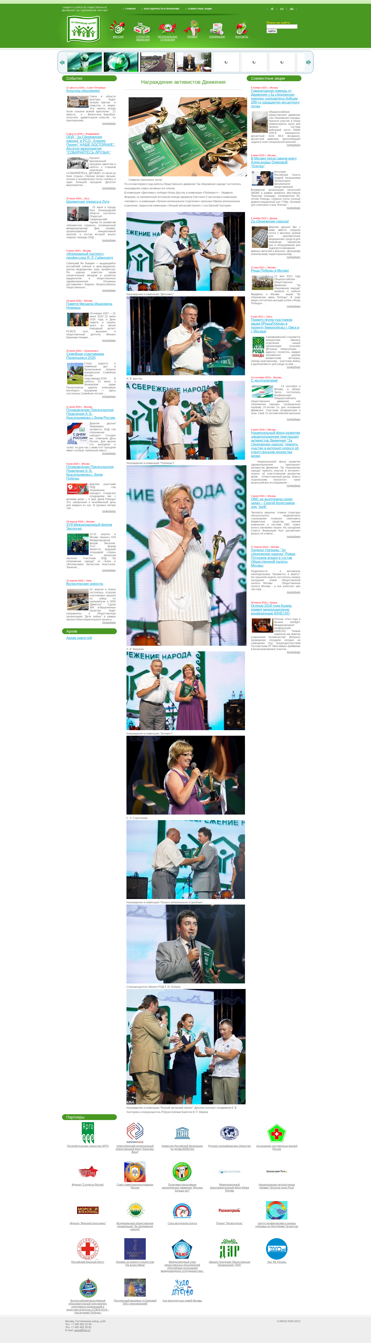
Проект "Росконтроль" (229, 1223)
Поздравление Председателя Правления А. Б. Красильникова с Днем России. (91, 414)
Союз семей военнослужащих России (135, 1186)
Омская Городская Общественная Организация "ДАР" (229, 1264)
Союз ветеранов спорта (182, 1223)
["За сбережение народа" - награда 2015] (269, 70)
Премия (192, 36)
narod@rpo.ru (82, 1330)
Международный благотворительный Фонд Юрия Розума (229, 1187)
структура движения (143, 38)
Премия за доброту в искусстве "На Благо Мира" (135, 1264)
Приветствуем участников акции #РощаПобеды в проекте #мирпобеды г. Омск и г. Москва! (275, 325)
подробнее (109, 123)
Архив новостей (79, 638)
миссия (118, 36)
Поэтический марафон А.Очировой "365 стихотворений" (135, 1302)
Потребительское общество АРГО (88, 1146)
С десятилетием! (264, 380)
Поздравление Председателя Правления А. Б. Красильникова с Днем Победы (90, 472)
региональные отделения (167, 38)
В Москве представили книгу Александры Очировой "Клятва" (274, 162)
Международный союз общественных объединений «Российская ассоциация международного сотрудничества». (182, 1267)
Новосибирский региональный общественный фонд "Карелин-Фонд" (135, 1149)
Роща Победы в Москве (270, 270)
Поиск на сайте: (278, 22)
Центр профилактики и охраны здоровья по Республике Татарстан (276, 1225)
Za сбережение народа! (270, 221)
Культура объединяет (83, 91)
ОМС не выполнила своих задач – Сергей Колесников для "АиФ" (273, 503)
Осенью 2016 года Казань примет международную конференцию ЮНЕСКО (271, 609)
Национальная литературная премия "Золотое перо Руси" (277, 1186)
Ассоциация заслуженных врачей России (276, 1148)
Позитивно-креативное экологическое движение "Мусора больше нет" (182, 1187)
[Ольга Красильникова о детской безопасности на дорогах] (84, 70)
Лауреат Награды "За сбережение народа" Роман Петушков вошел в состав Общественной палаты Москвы (273, 557)
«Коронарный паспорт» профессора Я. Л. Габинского (89, 255)
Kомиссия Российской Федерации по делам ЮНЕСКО (182, 1148)
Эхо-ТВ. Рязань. (277, 1262)
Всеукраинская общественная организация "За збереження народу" (135, 1226)
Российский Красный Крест (87, 1262)
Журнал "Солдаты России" (88, 1184)
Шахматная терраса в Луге (87, 201)
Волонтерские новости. (84, 584)
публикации (217, 36)
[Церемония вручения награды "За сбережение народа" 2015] (233, 70)
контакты (241, 36)
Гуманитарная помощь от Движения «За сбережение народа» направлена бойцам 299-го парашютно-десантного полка (275, 98)
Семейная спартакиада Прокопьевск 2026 (85, 356)
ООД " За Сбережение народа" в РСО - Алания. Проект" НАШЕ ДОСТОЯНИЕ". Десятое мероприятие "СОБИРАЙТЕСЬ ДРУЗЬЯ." (90, 144)
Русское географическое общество (229, 1146)
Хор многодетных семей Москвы (182, 1300)
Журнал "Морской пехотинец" (88, 1223)
